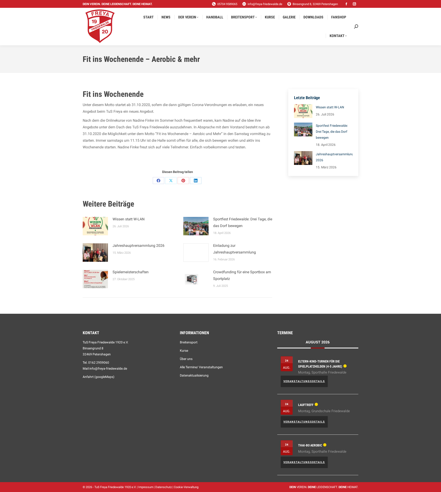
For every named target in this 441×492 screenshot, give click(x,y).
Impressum (145, 487)
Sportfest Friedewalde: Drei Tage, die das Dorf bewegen (242, 222)
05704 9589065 (227, 4)
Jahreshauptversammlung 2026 (138, 245)
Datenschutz (163, 487)
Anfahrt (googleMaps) (98, 377)
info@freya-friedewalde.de (265, 4)
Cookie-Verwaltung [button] (186, 487)
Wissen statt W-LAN (128, 219)
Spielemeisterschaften (131, 272)
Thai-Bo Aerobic (310, 445)
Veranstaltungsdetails (304, 381)
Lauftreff (306, 405)
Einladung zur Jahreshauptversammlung (234, 248)
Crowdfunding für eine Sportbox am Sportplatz (242, 275)
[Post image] (95, 226)
